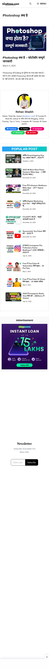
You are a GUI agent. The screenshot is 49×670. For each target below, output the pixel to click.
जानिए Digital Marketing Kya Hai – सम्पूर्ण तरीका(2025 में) (34, 203)
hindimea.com (28, 116)
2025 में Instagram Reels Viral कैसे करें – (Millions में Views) (33, 295)
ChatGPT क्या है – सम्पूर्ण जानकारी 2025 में (32, 218)
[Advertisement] (24, 402)
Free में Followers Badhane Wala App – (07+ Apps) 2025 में (35, 187)
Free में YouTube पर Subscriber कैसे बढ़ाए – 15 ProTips (33, 265)
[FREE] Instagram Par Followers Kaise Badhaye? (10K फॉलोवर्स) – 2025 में (34, 248)
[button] (30, 3)
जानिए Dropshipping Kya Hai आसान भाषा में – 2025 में (33, 156)
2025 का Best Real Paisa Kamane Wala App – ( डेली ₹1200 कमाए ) (34, 172)
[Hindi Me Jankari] (10, 3)
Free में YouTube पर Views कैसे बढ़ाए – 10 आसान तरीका (34, 280)
